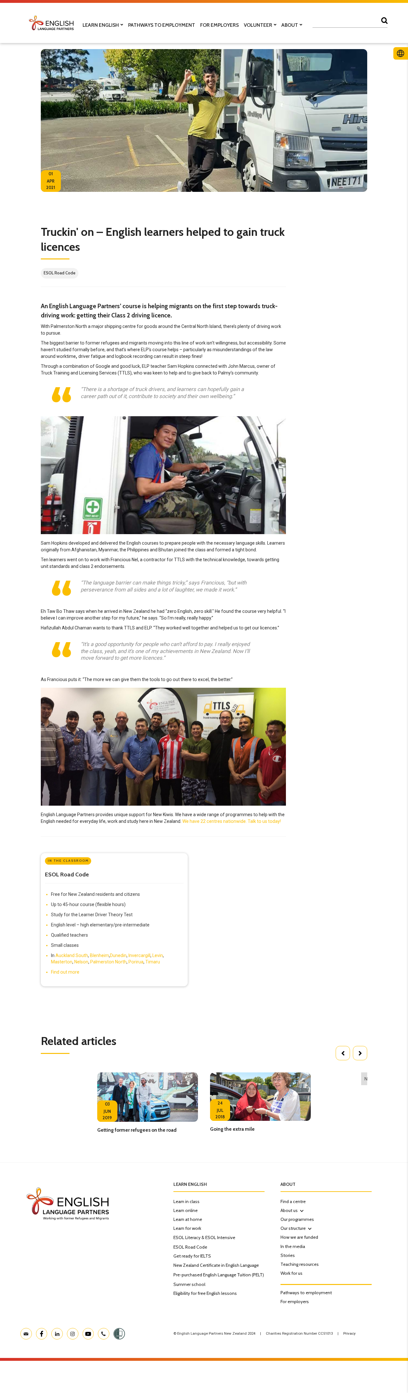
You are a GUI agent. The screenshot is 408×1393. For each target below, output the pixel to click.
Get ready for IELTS (192, 1256)
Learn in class (186, 1201)
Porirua (135, 961)
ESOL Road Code (190, 1247)
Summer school (189, 1284)
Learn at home (187, 1219)
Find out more (65, 972)
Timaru (152, 961)
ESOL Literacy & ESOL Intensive (204, 1237)
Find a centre (293, 1201)
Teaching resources (299, 1264)
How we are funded (299, 1237)
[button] (343, 1053)
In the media (292, 1246)
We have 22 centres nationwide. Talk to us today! (231, 821)
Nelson (81, 961)
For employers (294, 1301)
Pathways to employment (306, 1292)
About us (289, 1210)
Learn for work (187, 1228)
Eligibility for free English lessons (205, 1293)
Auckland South (71, 955)
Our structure (293, 1228)
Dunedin (118, 955)
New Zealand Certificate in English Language (216, 1265)
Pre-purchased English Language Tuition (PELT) (218, 1275)
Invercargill (139, 955)
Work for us (291, 1273)
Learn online (185, 1210)
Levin (157, 955)
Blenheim (99, 955)
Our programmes (297, 1219)
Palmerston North (108, 961)
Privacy (349, 1333)
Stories (287, 1255)
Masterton (61, 961)
